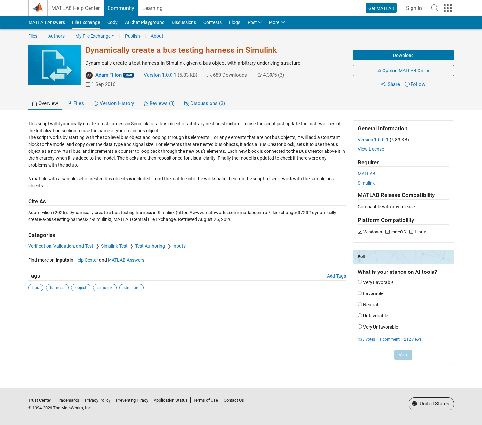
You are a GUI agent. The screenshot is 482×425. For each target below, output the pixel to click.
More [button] (274, 22)
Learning (152, 8)
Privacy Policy (97, 400)
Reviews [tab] (161, 103)
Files (32, 36)
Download (403, 55)
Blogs (234, 22)
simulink (104, 287)
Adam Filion (108, 75)
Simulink (366, 183)
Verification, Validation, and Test (61, 246)
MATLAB (366, 173)
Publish (132, 36)
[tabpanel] (241, 247)
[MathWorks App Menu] (448, 8)
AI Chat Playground (145, 22)
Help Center (86, 260)
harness (57, 287)
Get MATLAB (381, 8)
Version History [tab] (116, 103)
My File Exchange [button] (92, 36)
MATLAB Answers (47, 22)
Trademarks (68, 400)
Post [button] (252, 22)
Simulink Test (115, 246)
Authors (56, 36)
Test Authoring (150, 246)
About (157, 36)
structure (131, 287)
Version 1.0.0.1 (160, 75)
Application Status (171, 400)
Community (121, 8)
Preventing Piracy (132, 400)
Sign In (414, 8)
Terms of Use (205, 400)
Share (394, 84)
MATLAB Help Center (75, 8)
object (80, 287)
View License (371, 149)
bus (35, 287)
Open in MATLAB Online (405, 70)
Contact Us (234, 400)
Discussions (184, 22)
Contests (212, 22)
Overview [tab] (47, 103)
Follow (418, 84)
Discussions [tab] (207, 103)
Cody (112, 22)
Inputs (179, 246)
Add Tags (336, 276)
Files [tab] (78, 103)
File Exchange (86, 22)
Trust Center (39, 400)
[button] (435, 8)
